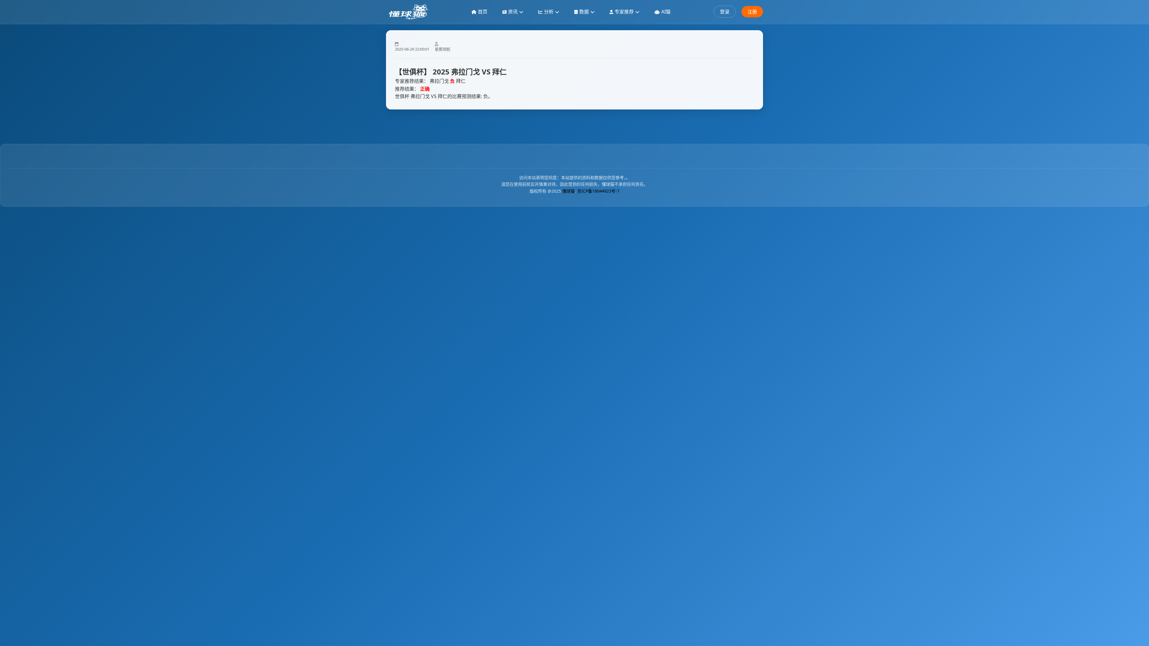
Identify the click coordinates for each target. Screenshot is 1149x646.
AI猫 (666, 11)
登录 (724, 11)
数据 (584, 11)
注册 (752, 11)
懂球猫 (568, 191)
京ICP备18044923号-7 (598, 191)
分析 (549, 11)
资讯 (513, 11)
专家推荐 (624, 11)
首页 (482, 11)
